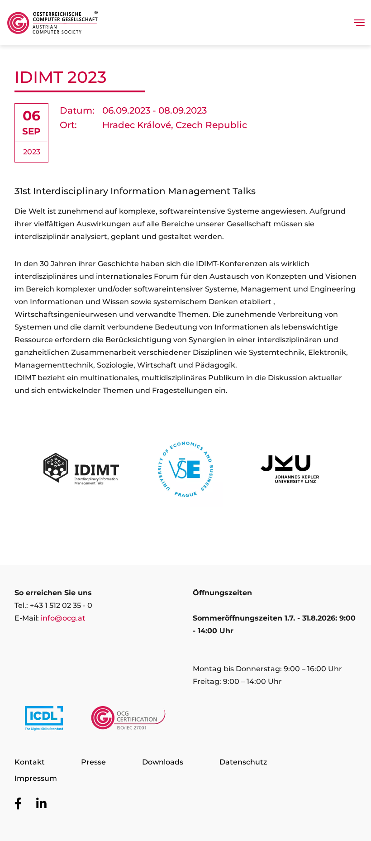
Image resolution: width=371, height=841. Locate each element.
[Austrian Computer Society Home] (52, 23)
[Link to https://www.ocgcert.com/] (128, 720)
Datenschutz (243, 762)
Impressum (35, 778)
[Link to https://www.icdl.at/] (44, 720)
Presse (93, 762)
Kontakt (29, 762)
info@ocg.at (63, 618)
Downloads (162, 762)
